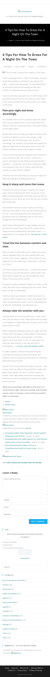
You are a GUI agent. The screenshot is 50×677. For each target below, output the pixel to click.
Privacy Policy (22, 670)
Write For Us (24, 668)
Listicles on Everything (11, 616)
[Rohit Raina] (8, 409)
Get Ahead (6, 589)
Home (7, 668)
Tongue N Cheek (8, 629)
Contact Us (11, 670)
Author (8, 401)
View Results (25, 558)
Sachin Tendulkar (10, 542)
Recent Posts (10, 404)
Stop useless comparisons (13, 548)
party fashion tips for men (17, 463)
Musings (6, 624)
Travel (5, 633)
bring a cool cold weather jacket (30, 346)
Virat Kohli (8, 545)
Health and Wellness (10, 594)
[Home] (6, 40)
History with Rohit (9, 602)
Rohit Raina (8, 67)
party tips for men (35, 463)
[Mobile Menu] (25, 2)
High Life (6, 598)
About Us (15, 668)
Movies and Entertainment (12, 620)
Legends (6, 607)
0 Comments (41, 67)
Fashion (31, 67)
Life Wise (6, 611)
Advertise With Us (37, 668)
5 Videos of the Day (35, 670)
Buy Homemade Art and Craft (13, 580)
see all (28, 428)
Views (5, 638)
